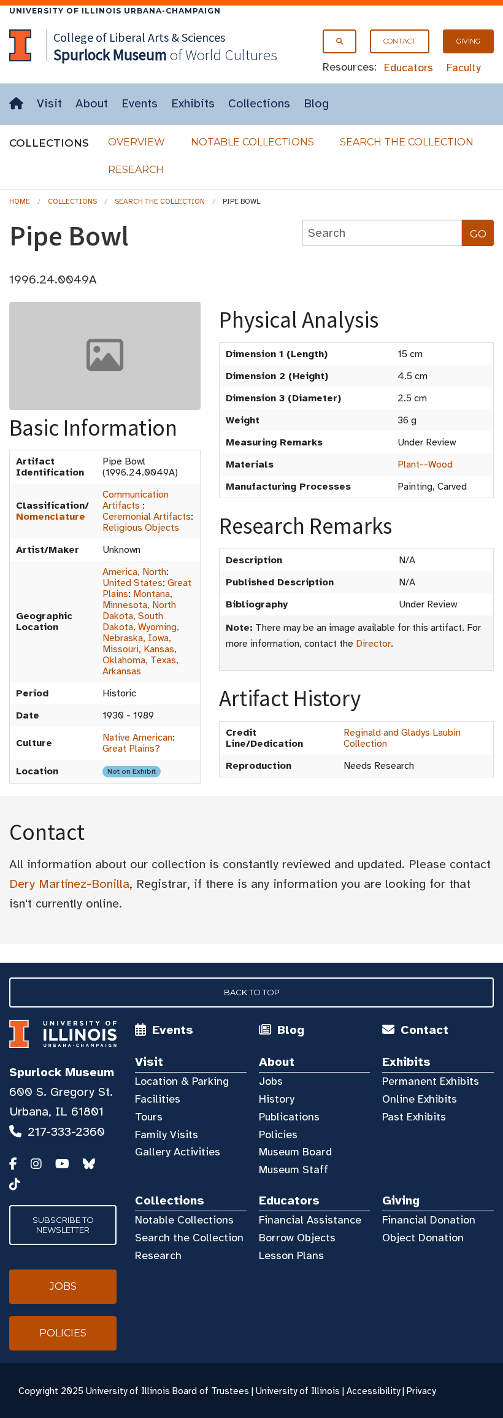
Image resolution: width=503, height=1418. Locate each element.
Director (373, 644)
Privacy (421, 1391)
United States (132, 583)
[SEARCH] (339, 41)
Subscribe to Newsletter (63, 1225)
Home (19, 201)
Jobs (271, 1081)
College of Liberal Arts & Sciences (139, 37)
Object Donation (423, 1237)
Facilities (157, 1099)
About (91, 103)
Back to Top (252, 992)
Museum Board (295, 1151)
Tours (149, 1116)
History (276, 1099)
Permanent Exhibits (430, 1081)
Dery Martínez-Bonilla (69, 884)
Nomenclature (50, 517)
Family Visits (166, 1134)
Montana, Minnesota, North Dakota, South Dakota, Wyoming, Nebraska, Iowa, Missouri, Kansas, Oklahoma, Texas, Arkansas (140, 632)
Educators (408, 67)
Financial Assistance (310, 1220)
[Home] (16, 104)
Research (136, 169)
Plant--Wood (425, 464)
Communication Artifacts (135, 500)
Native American (137, 737)
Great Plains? (131, 748)
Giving (468, 41)
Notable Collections (252, 142)
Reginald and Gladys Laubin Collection (402, 738)
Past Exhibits (414, 1116)
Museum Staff (293, 1169)
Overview (136, 142)
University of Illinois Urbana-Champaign (115, 10)
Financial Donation (428, 1220)
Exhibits (193, 103)
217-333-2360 (66, 1131)
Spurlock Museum (61, 1072)
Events (139, 103)
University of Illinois (298, 1391)
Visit (49, 103)
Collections (259, 103)
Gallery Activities (177, 1151)
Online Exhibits (419, 1099)
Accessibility (373, 1391)
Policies (278, 1134)
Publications (289, 1116)
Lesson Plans (291, 1255)
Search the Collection (407, 142)
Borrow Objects (297, 1237)
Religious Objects (140, 528)
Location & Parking (182, 1081)
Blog (316, 103)
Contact (399, 41)
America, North (134, 572)
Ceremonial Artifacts (146, 517)
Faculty (464, 67)
